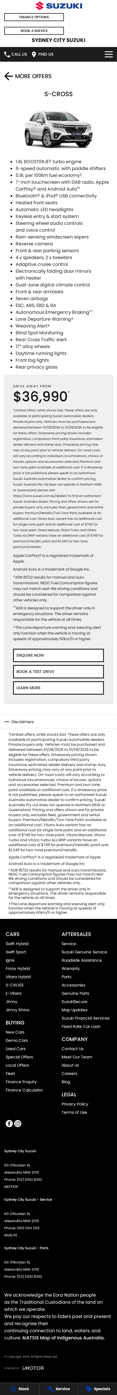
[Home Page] (58, 6)
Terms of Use (74, 1112)
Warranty (71, 968)
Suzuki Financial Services (86, 1018)
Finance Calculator (24, 1090)
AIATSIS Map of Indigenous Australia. (63, 1338)
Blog (66, 1082)
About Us (70, 1065)
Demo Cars (17, 1040)
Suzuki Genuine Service (84, 952)
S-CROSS (15, 985)
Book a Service (34, 30)
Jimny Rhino (18, 1010)
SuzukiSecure (74, 1001)
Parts (66, 977)
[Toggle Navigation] (109, 54)
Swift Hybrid (17, 944)
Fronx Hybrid (18, 968)
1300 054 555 (28, 1228)
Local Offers (17, 1065)
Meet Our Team (77, 1057)
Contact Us (72, 1049)
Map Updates (74, 1010)
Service (69, 944)
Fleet (10, 1073)
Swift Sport (16, 952)
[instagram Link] (17, 1123)
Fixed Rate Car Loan (81, 1026)
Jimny (11, 1001)
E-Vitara (13, 993)
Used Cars (16, 1049)
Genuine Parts (75, 993)
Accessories (73, 985)
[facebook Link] (9, 1123)
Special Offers (19, 1057)
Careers (69, 1073)
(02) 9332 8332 (29, 1179)
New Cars (15, 1032)
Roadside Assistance (82, 960)
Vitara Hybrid (18, 977)
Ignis (10, 960)
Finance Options (34, 17)
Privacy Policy (75, 1104)
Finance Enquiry (21, 1082)
